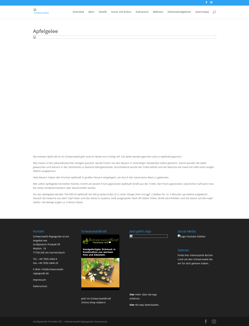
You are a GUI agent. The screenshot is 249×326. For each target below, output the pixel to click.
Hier (132, 294)
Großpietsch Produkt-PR (47, 321)
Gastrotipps (202, 12)
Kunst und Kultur (121, 12)
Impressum (39, 279)
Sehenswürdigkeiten (179, 12)
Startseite (78, 12)
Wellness (158, 12)
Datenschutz (40, 286)
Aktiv (91, 12)
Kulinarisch (142, 12)
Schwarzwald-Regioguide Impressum (85, 321)
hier (187, 255)
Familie (103, 12)
